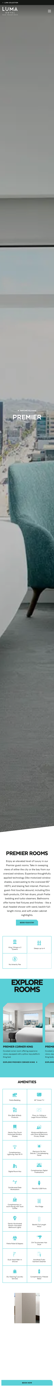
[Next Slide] (48, 1357)
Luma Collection (10, 2)
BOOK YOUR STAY (27, 923)
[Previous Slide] (5, 1357)
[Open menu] (49, 11)
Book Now (27, 1383)
